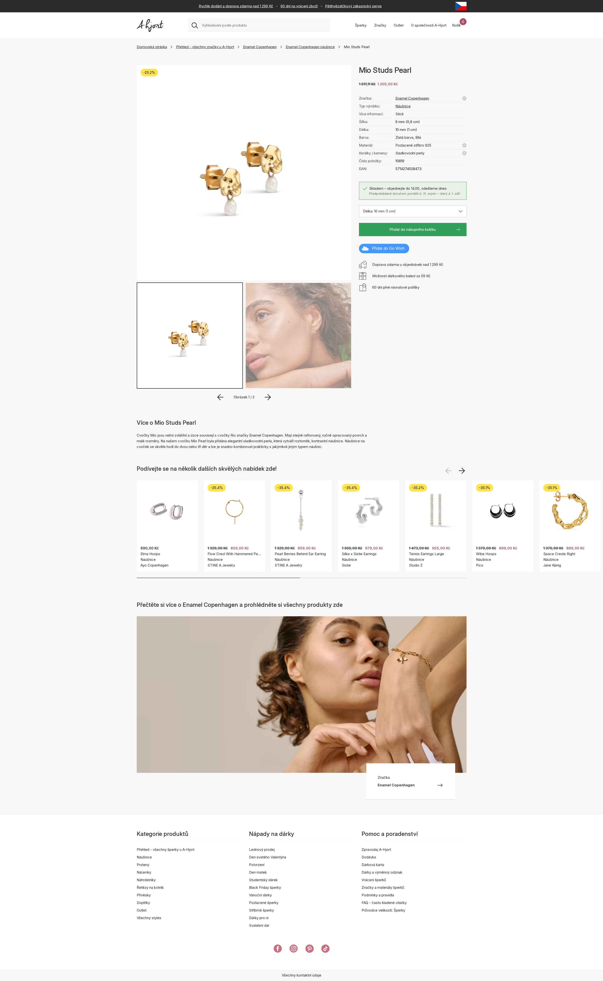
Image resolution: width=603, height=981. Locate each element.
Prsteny (143, 864)
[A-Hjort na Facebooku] (278, 949)
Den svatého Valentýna (267, 857)
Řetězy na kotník (150, 887)
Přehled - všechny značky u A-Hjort (205, 47)
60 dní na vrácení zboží (299, 6)
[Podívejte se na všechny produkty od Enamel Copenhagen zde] (464, 98)
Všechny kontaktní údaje (301, 975)
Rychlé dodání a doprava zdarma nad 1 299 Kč (236, 6)
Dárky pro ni (258, 918)
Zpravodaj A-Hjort (376, 849)
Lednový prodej (262, 849)
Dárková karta (373, 864)
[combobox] (264, 25)
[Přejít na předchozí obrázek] (220, 397)
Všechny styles (149, 918)
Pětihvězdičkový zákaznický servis (353, 6)
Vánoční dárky (260, 895)
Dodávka (369, 857)
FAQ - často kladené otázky (384, 902)
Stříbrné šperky (261, 910)
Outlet (141, 910)
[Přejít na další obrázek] (267, 397)
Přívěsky (144, 895)
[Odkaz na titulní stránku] (150, 25)
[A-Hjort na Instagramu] (294, 949)
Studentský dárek (263, 880)
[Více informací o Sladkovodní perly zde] (464, 153)
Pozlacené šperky (263, 902)
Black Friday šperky (265, 887)
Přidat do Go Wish (388, 248)
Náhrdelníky (146, 880)
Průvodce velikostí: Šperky (383, 910)
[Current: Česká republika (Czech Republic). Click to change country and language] (461, 6)
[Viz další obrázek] (462, 470)
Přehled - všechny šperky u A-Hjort (165, 849)
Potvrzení (256, 864)
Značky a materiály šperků (383, 887)
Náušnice (403, 106)
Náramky (144, 872)
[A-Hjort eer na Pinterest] (309, 949)
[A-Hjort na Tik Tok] (325, 949)
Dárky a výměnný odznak (382, 872)
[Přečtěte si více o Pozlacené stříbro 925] (464, 145)
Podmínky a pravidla (378, 895)
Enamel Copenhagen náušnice (310, 47)
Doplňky (143, 902)
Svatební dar (259, 925)
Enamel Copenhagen (260, 47)
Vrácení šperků (374, 880)
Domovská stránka (152, 47)
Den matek (258, 872)
